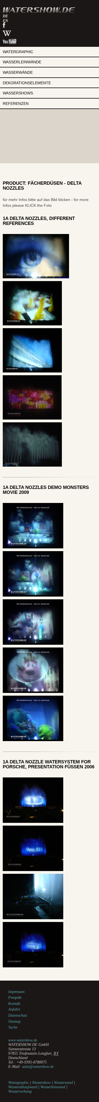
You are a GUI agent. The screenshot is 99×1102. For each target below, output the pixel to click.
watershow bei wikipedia (7, 33)
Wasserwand (63, 1083)
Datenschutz (17, 1015)
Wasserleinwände (22, 62)
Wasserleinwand (52, 1087)
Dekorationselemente (27, 83)
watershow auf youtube (9, 41)
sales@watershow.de (38, 1067)
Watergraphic (18, 52)
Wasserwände (18, 72)
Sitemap (14, 1021)
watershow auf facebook (4, 25)
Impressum (16, 992)
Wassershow (41, 1083)
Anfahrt (14, 1009)
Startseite (39, 10)
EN (5, 21)
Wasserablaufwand (22, 1087)
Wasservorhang (20, 1091)
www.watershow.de (22, 1040)
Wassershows (18, 93)
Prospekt (14, 997)
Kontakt (14, 1004)
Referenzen (16, 103)
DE (5, 16)
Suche (12, 1027)
